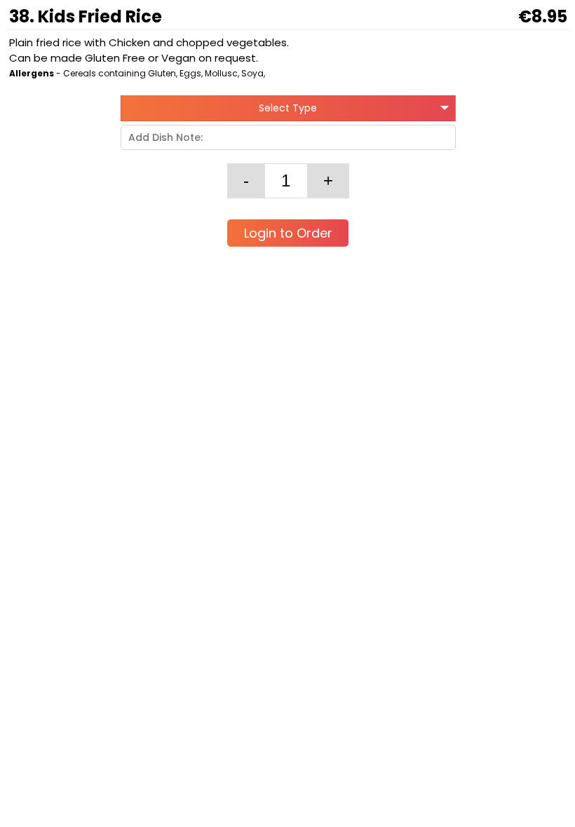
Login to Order (288, 233)
